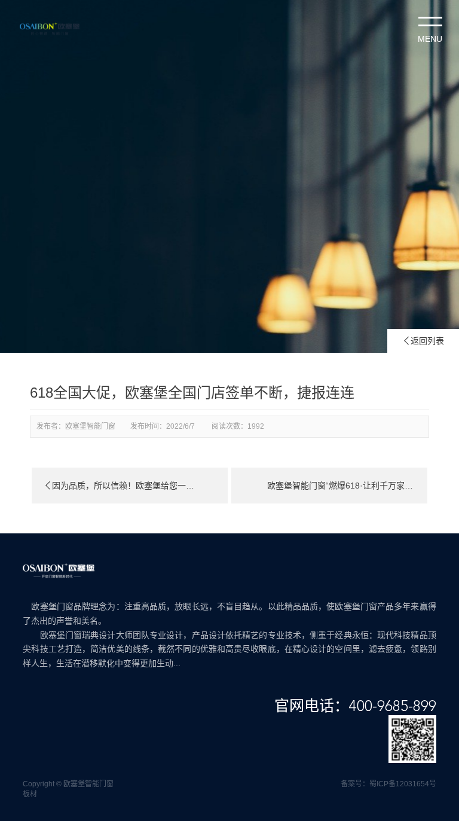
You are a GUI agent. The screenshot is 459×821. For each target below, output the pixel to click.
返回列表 (423, 341)
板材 (30, 794)
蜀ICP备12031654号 (402, 784)
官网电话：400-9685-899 (355, 706)
